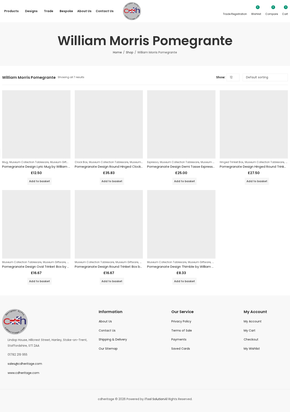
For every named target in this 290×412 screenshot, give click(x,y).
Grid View (205, 77)
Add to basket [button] (39, 181)
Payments (178, 339)
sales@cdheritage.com (25, 364)
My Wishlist (252, 348)
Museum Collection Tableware (29, 162)
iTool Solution (154, 399)
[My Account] (235, 11)
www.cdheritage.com (23, 373)
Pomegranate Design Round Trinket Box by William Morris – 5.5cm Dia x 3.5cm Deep (140, 266)
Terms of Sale (181, 330)
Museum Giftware (61, 162)
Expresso (152, 162)
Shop (129, 52)
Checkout (251, 339)
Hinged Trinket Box (231, 162)
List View (211, 77)
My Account (253, 321)
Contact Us (107, 330)
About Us (105, 321)
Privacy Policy (181, 321)
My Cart (249, 330)
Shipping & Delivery (113, 339)
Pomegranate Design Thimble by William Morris (184, 266)
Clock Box (81, 162)
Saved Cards (180, 348)
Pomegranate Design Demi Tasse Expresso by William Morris (194, 166)
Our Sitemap (108, 348)
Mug (5, 162)
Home (117, 52)
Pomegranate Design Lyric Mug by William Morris (39, 166)
